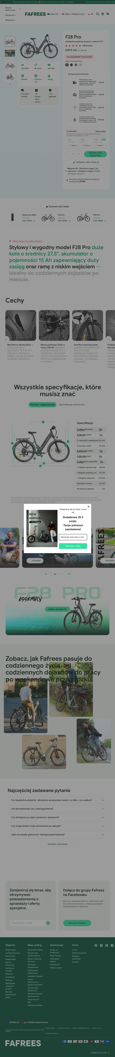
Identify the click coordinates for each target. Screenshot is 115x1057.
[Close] (88, 506)
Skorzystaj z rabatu (73, 546)
